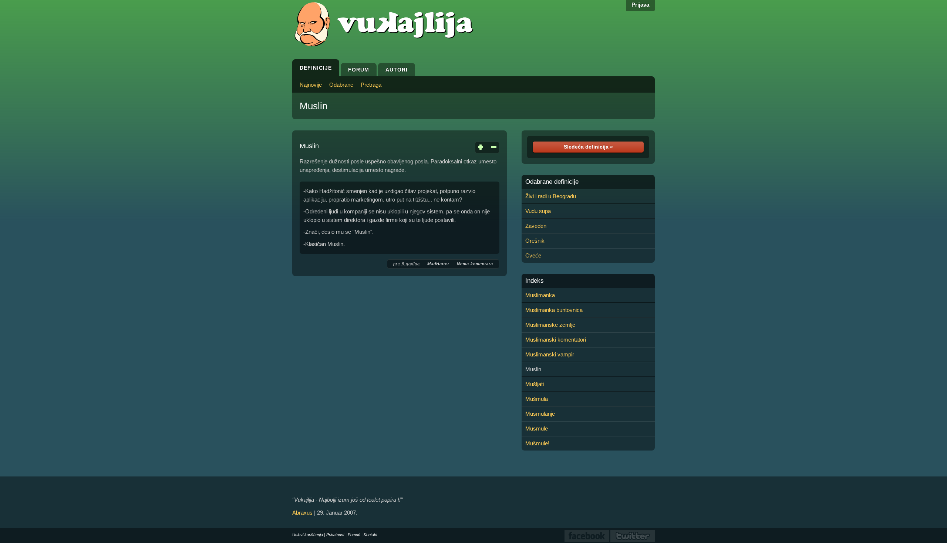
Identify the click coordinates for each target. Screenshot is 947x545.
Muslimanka (540, 295)
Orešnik (535, 240)
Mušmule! (537, 443)
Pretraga (371, 85)
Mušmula (536, 399)
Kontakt (370, 534)
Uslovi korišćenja (307, 534)
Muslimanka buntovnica (554, 310)
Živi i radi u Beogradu (550, 196)
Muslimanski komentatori (555, 339)
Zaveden (535, 226)
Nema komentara (475, 264)
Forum (358, 70)
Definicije (316, 68)
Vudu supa (538, 211)
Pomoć (354, 534)
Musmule (536, 428)
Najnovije (311, 85)
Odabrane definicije (552, 182)
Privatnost (335, 534)
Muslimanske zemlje (550, 325)
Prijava (640, 4)
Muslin (313, 106)
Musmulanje (540, 414)
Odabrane (341, 85)
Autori (396, 70)
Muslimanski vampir (549, 354)
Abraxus (302, 512)
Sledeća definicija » (588, 147)
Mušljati (534, 384)
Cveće (533, 255)
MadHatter (438, 264)
